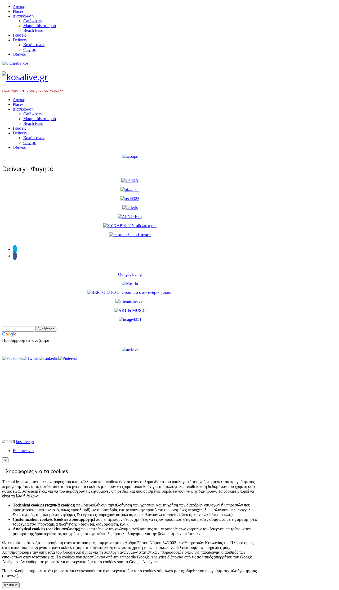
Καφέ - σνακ (33, 44)
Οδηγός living (130, 274)
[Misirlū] (130, 283)
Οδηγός (19, 54)
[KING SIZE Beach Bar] (130, 319)
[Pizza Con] (130, 189)
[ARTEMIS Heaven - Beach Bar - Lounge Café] (130, 301)
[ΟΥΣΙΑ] (130, 180)
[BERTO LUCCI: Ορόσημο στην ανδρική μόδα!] (130, 292)
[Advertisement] (130, 398)
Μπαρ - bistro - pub (39, 25)
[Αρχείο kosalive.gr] (130, 349)
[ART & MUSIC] (130, 310)
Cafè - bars (32, 21)
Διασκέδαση (23, 16)
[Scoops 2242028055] (130, 156)
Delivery (20, 40)
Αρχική (19, 6)
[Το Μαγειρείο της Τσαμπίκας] (130, 198)
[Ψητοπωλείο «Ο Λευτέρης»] (130, 207)
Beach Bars (33, 30)
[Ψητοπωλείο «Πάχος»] (130, 234)
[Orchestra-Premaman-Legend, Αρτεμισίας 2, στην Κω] (130, 63)
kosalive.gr (25, 441)
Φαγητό (29, 49)
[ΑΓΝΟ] (130, 216)
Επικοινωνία (23, 450)
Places (18, 11)
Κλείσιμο (10, 585)
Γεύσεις (19, 35)
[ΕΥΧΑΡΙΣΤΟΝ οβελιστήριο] (130, 225)
